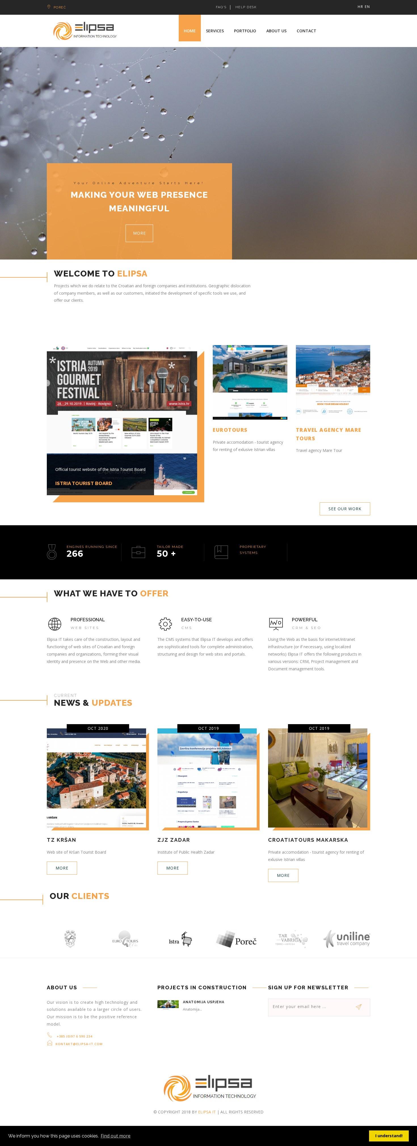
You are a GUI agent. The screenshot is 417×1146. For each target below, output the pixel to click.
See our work (344, 508)
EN (367, 6)
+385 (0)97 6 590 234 (74, 1036)
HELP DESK (246, 7)
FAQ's (221, 7)
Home (190, 30)
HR (360, 6)
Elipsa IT (207, 1112)
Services (215, 30)
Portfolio (245, 30)
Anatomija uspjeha (203, 1002)
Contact (306, 30)
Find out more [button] (115, 1136)
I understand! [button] (389, 1135)
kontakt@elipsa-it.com (79, 1044)
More (139, 233)
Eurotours (230, 429)
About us (276, 30)
